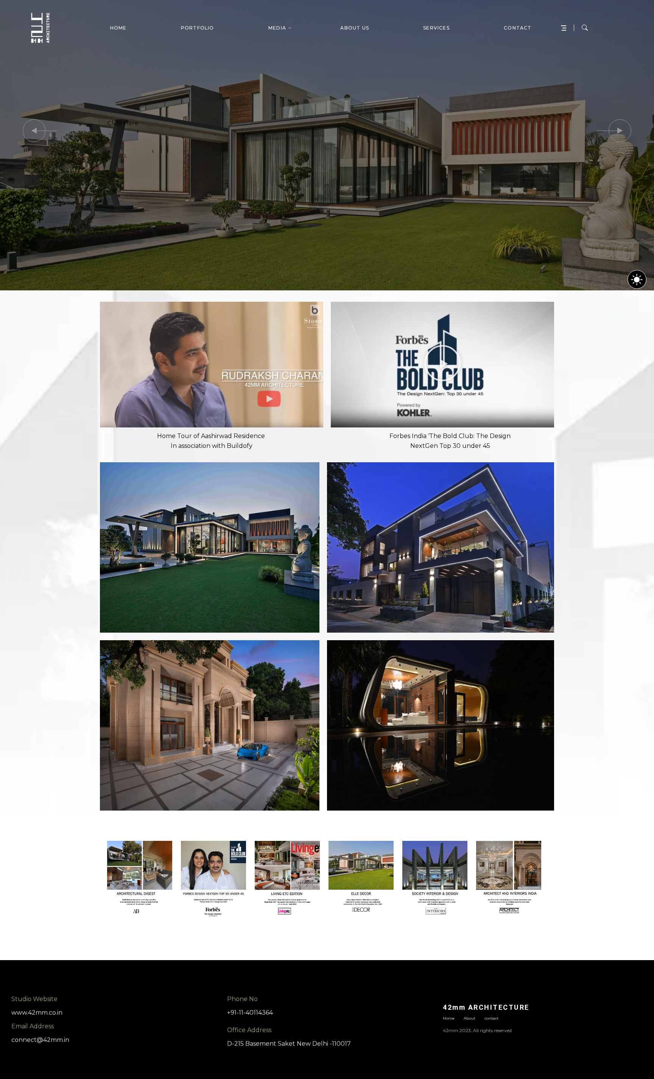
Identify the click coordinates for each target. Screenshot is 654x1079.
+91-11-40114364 (250, 1012)
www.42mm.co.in (36, 1012)
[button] (34, 130)
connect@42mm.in (40, 1039)
